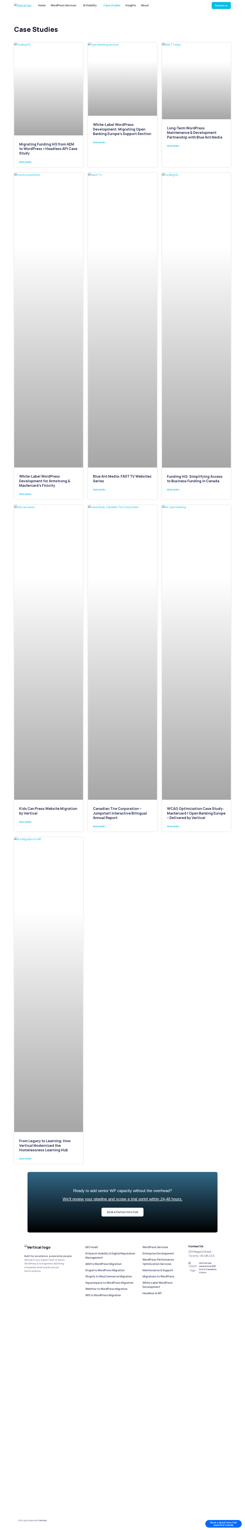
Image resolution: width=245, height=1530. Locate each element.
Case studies (111, 5)
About (145, 5)
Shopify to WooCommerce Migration (108, 1276)
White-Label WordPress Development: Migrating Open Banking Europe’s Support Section (122, 129)
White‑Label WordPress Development (157, 1285)
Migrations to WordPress (158, 1276)
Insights (131, 5)
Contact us (221, 5)
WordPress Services (63, 5)
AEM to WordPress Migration (103, 1264)
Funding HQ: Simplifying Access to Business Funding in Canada (194, 478)
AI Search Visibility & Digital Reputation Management (110, 1256)
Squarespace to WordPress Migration (109, 1283)
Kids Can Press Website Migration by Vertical (48, 810)
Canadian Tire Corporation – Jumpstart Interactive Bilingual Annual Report (120, 813)
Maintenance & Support (157, 1270)
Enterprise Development (158, 1253)
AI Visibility (90, 5)
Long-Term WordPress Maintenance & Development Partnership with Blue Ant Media (194, 133)
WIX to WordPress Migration (103, 1295)
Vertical (42, 1520)
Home (42, 5)
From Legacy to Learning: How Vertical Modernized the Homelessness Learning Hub (45, 1145)
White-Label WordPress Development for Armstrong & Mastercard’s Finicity (44, 481)
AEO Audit (91, 1247)
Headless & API (152, 1293)
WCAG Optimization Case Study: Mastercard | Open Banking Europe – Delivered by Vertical (196, 813)
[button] (123, 1212)
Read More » (25, 162)
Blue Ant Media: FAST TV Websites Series (122, 478)
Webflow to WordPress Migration (106, 1289)
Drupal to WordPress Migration (105, 1270)
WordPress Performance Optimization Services (158, 1262)
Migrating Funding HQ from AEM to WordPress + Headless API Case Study (48, 149)
